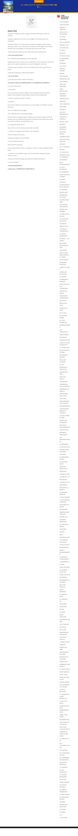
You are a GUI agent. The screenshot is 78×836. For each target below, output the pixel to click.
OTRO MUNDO (64, 260)
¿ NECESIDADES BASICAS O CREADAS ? (64, 411)
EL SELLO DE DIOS (65, 447)
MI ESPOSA (63, 627)
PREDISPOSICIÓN (65, 79)
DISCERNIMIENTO (65, 406)
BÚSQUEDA (63, 471)
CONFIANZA (63, 606)
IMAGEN (62, 149)
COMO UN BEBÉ (64, 782)
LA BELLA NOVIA (64, 545)
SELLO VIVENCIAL (65, 147)
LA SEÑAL (62, 50)
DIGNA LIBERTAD (65, 42)
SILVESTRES (63, 529)
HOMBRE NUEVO (65, 137)
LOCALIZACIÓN (64, 24)
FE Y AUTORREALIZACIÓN (65, 745)
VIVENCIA (62, 144)
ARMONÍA (63, 645)
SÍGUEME (62, 802)
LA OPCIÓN (63, 277)
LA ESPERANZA (64, 444)
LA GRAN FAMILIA (65, 669)
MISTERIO (62, 124)
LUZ (61, 815)
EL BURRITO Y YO (65, 482)
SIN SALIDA (63, 300)
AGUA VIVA (63, 779)
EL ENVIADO (63, 250)
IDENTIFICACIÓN (65, 537)
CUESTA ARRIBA (64, 682)
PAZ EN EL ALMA (64, 56)
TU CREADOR (63, 767)
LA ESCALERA (63, 189)
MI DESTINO (63, 337)
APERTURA (63, 454)
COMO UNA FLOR (65, 575)
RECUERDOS (63, 577)
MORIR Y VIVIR (64, 122)
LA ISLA (62, 364)
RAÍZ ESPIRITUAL (65, 719)
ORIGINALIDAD (64, 98)
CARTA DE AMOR (65, 567)
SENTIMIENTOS (64, 547)
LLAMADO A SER (64, 474)
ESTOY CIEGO (63, 674)
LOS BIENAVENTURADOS (65, 439)
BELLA (61, 534)
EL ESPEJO (62, 812)
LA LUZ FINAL (64, 817)
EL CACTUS (63, 66)
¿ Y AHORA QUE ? (65, 347)
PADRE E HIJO (64, 662)
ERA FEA (62, 532)
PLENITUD (63, 182)
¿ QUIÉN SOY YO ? (65, 477)
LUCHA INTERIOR (65, 497)
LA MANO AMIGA (65, 794)
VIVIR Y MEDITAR (65, 104)
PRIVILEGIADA (64, 76)
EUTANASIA (63, 224)
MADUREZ (63, 101)
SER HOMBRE (64, 81)
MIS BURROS (63, 485)
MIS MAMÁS (63, 604)
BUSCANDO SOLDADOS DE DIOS (64, 245)
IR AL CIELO (63, 313)
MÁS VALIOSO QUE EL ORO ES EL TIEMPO (64, 255)
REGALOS (62, 53)
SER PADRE (63, 630)
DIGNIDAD (63, 63)
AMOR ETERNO (64, 335)
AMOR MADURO (64, 672)
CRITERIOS (63, 109)
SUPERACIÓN (63, 509)
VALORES (62, 179)
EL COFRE (62, 37)
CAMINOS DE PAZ (65, 340)
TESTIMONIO (63, 160)
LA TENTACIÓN (64, 152)
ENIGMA (62, 73)
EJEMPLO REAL (64, 226)
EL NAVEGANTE (64, 172)
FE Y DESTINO (64, 750)
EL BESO (62, 564)
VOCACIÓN (63, 398)
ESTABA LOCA (64, 517)
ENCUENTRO (63, 479)
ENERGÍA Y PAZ (64, 45)
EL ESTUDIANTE (64, 22)
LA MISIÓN (63, 809)
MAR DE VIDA (63, 192)
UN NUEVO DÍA (64, 48)
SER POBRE (63, 107)
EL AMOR (62, 612)
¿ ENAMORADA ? (64, 562)
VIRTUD (62, 609)
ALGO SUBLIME (64, 624)
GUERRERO (63, 39)
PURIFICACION (64, 430)
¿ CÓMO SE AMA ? (65, 642)
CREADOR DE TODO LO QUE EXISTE (64, 734)
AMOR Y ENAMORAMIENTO (65, 552)
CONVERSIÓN (64, 381)
